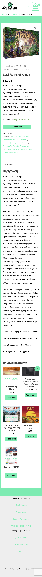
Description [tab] (8, 164)
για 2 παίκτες (12, 149)
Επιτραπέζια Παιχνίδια (20, 136)
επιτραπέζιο (13, 152)
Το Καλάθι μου (21, 551)
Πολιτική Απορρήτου (21, 519)
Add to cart (17, 127)
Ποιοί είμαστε (21, 505)
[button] (28, 6)
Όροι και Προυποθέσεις (21, 526)
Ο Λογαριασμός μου (21, 544)
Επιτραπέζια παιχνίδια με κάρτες (15, 140)
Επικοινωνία (21, 512)
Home (5, 66)
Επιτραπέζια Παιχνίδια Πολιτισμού (15, 143)
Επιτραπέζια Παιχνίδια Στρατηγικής (16, 146)
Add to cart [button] (30, 395)
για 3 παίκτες (23, 149)
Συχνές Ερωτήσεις (21, 537)
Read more (11, 397)
